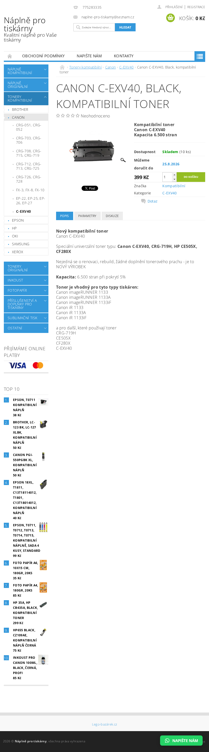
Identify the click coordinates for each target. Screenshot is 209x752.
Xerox (17, 251)
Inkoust (15, 280)
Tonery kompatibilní (20, 98)
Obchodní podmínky (43, 55)
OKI (15, 236)
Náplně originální (18, 84)
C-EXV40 (23, 211)
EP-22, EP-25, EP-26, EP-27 (30, 200)
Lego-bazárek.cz (104, 724)
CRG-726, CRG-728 (28, 179)
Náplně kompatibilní (20, 71)
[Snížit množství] (174, 179)
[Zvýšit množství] (174, 174)
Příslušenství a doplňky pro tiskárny (22, 304)
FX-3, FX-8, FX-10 (30, 189)
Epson (18, 220)
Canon (18, 117)
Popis (64, 216)
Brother (20, 109)
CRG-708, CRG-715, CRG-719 (28, 153)
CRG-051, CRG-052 (28, 127)
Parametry (87, 216)
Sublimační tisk (22, 317)
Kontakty (124, 55)
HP (14, 228)
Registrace (196, 7)
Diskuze (112, 216)
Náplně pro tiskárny (30, 29)
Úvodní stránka (10, 55)
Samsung (20, 243)
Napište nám (89, 55)
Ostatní (15, 328)
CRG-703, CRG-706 (28, 140)
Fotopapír (17, 290)
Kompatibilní (173, 185)
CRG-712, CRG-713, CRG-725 (28, 166)
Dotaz (153, 201)
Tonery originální (18, 268)
